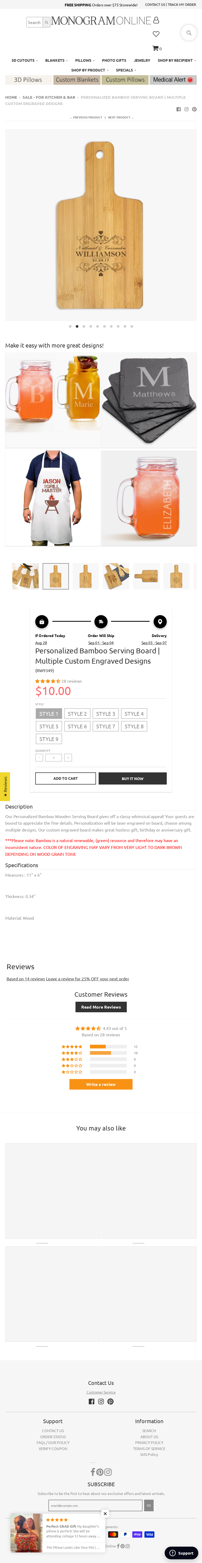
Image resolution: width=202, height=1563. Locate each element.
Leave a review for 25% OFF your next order (87, 978)
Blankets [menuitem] (54, 60)
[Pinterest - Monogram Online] (194, 109)
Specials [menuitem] (124, 70)
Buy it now (132, 778)
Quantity (42, 750)
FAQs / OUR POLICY (53, 1442)
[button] (48, 680)
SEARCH (149, 1430)
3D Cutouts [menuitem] (23, 60)
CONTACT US (155, 4)
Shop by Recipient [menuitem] (175, 60)
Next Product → (121, 117)
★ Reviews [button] (5, 786)
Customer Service (101, 1392)
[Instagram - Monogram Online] (186, 109)
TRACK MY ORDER (182, 4)
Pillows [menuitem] (83, 60)
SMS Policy (149, 1454)
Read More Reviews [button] (101, 1007)
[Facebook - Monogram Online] (178, 109)
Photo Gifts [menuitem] (114, 60)
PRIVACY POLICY (149, 1442)
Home (11, 97)
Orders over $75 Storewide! (101, 4)
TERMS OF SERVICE (149, 1448)
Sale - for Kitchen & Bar (49, 97)
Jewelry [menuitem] (142, 60)
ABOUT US (149, 1436)
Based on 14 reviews (26, 978)
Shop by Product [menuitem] (88, 70)
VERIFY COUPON (53, 1448)
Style (39, 704)
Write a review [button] (101, 1084)
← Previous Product (85, 117)
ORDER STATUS (53, 1436)
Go (149, 1505)
